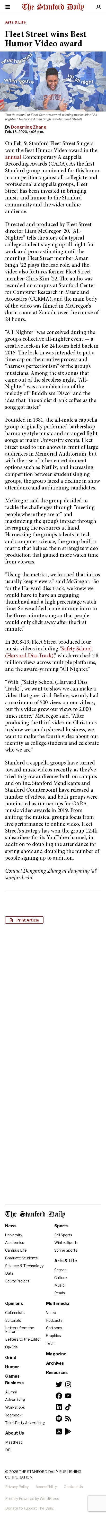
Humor (12, 1366)
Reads (59, 1293)
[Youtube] (68, 1395)
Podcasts (54, 1320)
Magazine (56, 1353)
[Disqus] (53, 994)
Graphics (53, 1335)
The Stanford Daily (35, 1214)
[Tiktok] (68, 1407)
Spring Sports (65, 1250)
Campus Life (16, 1250)
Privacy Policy (17, 1486)
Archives (55, 1363)
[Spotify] (59, 1418)
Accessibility (46, 1486)
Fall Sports (63, 1235)
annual (13, 157)
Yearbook (13, 1415)
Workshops (15, 1407)
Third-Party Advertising (25, 1423)
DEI (8, 1450)
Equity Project (17, 1281)
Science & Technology (24, 1266)
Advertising (15, 1399)
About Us (14, 1433)
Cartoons (54, 1328)
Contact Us (73, 1486)
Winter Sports (66, 1242)
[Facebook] (59, 1395)
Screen (60, 1270)
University (13, 1235)
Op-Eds (11, 1347)
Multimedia (57, 1303)
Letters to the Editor (23, 1339)
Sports (61, 1225)
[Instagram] (68, 1384)
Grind (10, 1357)
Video (51, 1312)
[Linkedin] (59, 1407)
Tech (50, 1343)
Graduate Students (21, 1258)
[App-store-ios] (59, 1431)
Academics (14, 1242)
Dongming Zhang (28, 127)
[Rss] (68, 1418)
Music (59, 1285)
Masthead (14, 1442)
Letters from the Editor (19, 1330)
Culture (60, 1277)
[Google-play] (68, 1431)
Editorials (13, 1320)
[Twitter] (59, 1384)
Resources (57, 1372)
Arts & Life (15, 22)
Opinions (14, 1303)
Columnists (15, 1312)
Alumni (11, 1392)
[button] (24, 920)
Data (9, 1273)
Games (12, 1376)
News (10, 1225)
